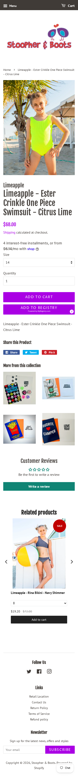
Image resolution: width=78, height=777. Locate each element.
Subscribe (60, 749)
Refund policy (39, 719)
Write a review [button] (39, 486)
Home (7, 70)
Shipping (9, 232)
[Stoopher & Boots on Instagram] (49, 672)
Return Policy (39, 708)
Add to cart (39, 620)
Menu (12, 6)
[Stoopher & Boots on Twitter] (29, 672)
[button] (39, 309)
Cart (71, 6)
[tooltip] (72, 311)
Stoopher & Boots (43, 763)
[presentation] (6, 562)
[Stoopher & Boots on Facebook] (39, 672)
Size (6, 254)
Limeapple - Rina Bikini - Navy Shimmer (38, 593)
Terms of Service (39, 714)
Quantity (9, 273)
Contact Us (39, 702)
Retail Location (39, 696)
